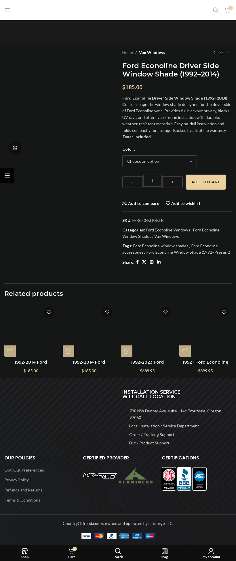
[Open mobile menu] (7, 10)
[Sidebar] (7, 175)
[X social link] (144, 262)
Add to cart (205, 181)
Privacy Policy (16, 479)
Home (127, 52)
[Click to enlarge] (15, 147)
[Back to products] (221, 52)
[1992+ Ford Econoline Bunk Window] (205, 330)
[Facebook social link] (137, 262)
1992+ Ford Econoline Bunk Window (205, 365)
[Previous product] (214, 52)
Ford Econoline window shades (161, 245)
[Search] (216, 10)
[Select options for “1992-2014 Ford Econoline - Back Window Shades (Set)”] (10, 351)
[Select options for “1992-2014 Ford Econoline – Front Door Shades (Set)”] (68, 351)
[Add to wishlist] (49, 312)
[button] (126, 351)
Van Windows (152, 52)
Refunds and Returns (23, 489)
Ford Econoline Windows (168, 229)
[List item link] (177, 414)
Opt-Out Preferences (24, 470)
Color (127, 149)
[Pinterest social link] (151, 262)
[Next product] (228, 52)
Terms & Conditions (22, 500)
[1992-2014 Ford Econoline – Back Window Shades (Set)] (30, 330)
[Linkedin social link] (158, 262)
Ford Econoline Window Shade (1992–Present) (188, 252)
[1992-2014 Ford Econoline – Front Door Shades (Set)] (89, 330)
